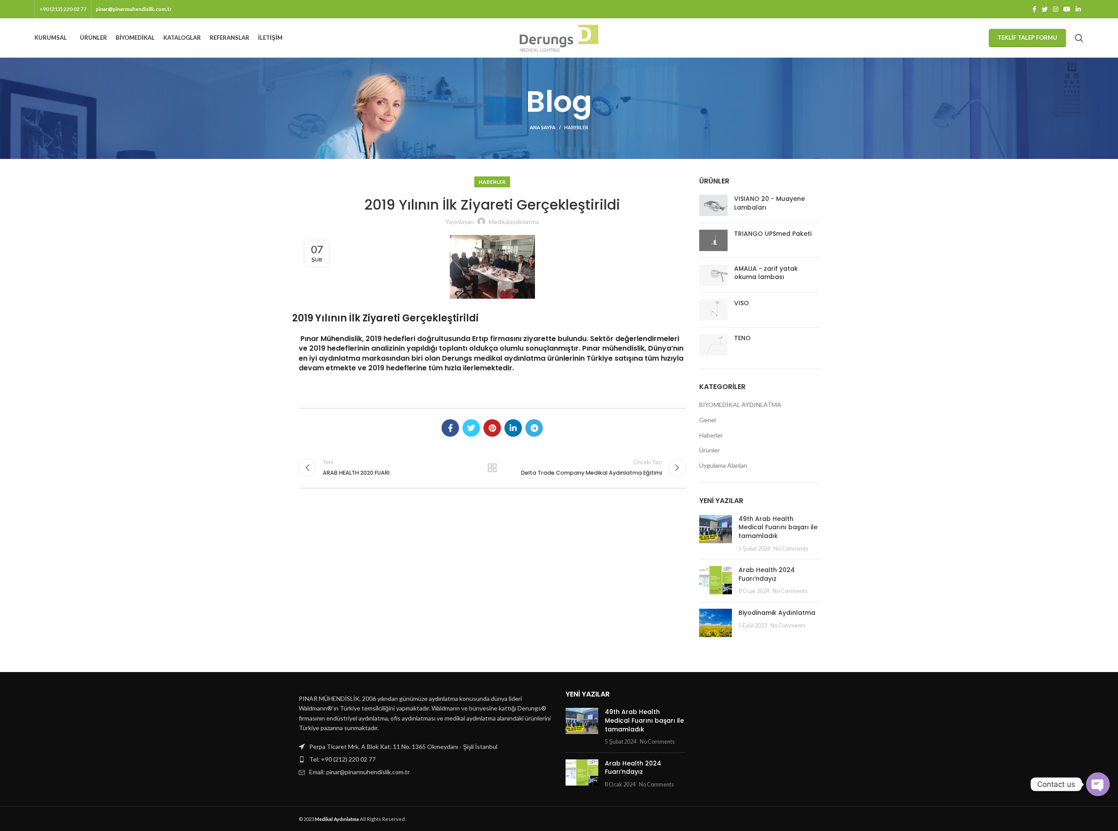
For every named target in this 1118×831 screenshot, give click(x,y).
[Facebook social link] (1034, 9)
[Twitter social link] (1044, 9)
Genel (707, 420)
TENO (742, 338)
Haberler (576, 127)
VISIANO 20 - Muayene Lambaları (769, 203)
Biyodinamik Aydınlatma (778, 612)
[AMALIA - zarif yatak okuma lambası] (713, 275)
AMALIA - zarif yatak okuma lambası (766, 273)
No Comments (790, 548)
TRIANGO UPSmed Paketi (772, 234)
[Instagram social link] (1055, 9)
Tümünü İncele (492, 467)
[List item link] (425, 759)
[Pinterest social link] (492, 428)
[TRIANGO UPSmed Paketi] (713, 240)
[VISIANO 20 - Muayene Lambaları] (713, 205)
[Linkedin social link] (1078, 9)
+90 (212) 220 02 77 (62, 9)
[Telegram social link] (534, 428)
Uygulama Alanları (723, 465)
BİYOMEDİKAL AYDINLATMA (740, 404)
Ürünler (709, 450)
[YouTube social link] (1067, 9)
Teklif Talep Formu (1027, 37)
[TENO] (713, 344)
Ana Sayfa (543, 127)
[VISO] (713, 310)
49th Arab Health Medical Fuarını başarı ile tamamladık (778, 527)
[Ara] (1079, 38)
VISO (741, 303)
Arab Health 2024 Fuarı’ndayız (766, 574)
